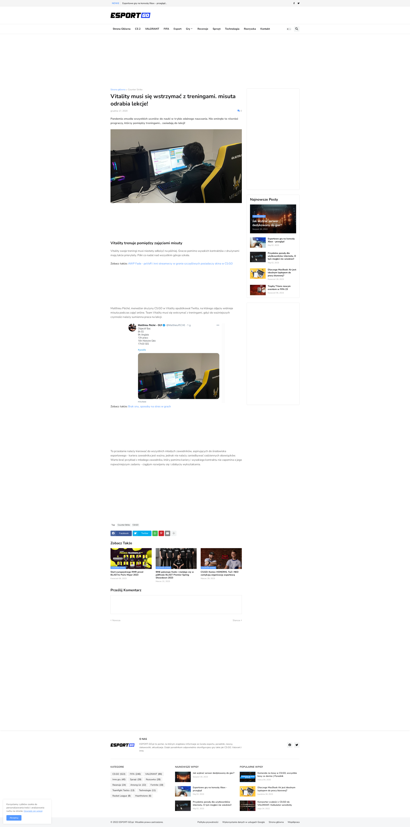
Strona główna (122, 29)
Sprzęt (217, 29)
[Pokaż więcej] (173, 533)
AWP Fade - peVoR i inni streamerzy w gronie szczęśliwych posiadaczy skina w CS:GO (180, 263)
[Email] (167, 533)
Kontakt (265, 29)
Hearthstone (143, 795)
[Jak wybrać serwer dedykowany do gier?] (183, 777)
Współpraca (293, 822)
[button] (289, 29)
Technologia (232, 29)
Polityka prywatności (207, 822)
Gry (188, 29)
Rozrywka (250, 29)
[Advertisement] (205, 61)
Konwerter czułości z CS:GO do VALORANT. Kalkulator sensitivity (275, 803)
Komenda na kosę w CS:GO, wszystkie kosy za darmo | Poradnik (277, 774)
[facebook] (289, 745)
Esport (177, 29)
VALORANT (152, 29)
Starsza (236, 620)
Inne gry (118, 779)
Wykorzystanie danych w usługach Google (243, 822)
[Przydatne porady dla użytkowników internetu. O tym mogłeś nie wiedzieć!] (258, 257)
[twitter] (298, 3)
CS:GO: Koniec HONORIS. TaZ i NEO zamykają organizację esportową (219, 573)
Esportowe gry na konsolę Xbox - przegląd (281, 240)
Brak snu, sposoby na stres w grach (149, 406)
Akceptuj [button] (14, 817)
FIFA (166, 29)
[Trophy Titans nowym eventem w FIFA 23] (258, 290)
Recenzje (202, 29)
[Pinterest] (161, 533)
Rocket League (121, 795)
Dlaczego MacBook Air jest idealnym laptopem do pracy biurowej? (282, 272)
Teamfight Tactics (123, 790)
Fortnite (157, 784)
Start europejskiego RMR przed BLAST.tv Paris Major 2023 (127, 573)
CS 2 (138, 29)
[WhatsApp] (155, 533)
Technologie (147, 790)
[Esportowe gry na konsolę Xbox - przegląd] (258, 242)
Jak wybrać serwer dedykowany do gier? (213, 773)
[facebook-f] (294, 3)
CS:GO (135, 525)
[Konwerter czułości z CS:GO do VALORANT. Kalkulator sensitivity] (247, 806)
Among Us (138, 784)
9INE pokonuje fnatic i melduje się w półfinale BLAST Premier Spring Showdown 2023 (175, 575)
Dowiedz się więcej (33, 811)
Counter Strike (135, 90)
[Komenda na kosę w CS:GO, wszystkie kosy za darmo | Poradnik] (247, 777)
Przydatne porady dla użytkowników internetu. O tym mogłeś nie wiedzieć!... (160, 3)
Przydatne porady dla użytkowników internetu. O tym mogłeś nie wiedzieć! (282, 256)
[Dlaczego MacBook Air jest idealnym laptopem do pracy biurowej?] (258, 273)
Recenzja (119, 784)
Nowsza (116, 620)
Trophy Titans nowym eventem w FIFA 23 (279, 288)
